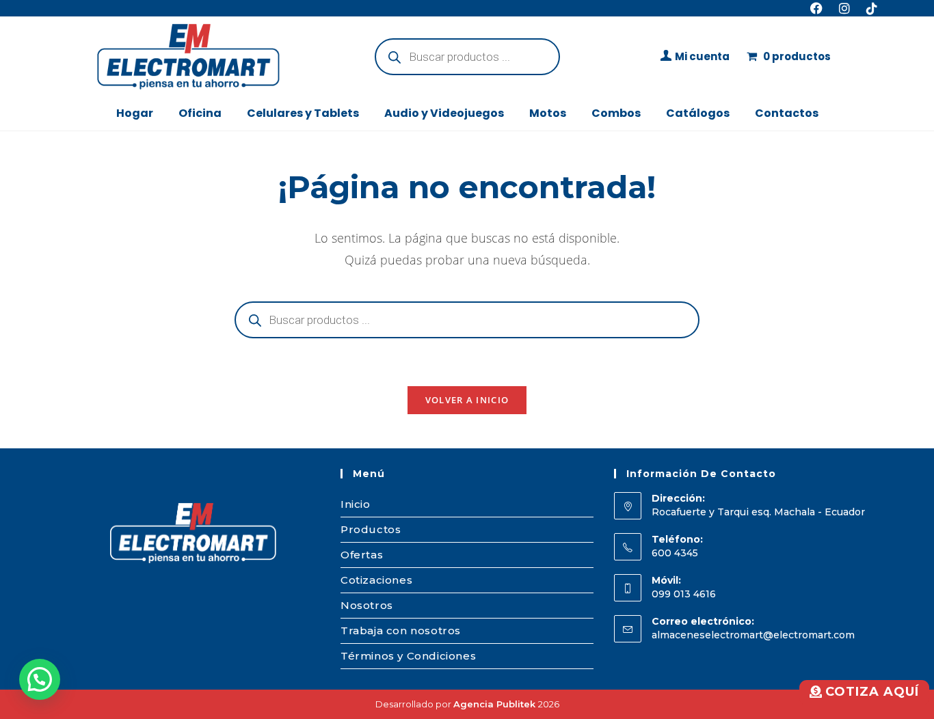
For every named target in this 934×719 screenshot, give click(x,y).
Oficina (200, 113)
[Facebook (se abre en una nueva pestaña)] (816, 8)
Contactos (786, 113)
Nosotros (367, 605)
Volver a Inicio (467, 400)
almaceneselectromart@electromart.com (753, 635)
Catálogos (698, 113)
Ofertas (362, 554)
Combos (616, 113)
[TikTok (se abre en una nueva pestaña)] (867, 8)
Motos (547, 113)
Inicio (356, 504)
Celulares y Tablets (303, 113)
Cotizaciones (376, 579)
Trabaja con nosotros (401, 630)
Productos (371, 529)
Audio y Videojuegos (444, 113)
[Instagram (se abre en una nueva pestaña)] (844, 8)
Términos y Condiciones (408, 655)
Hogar (134, 113)
